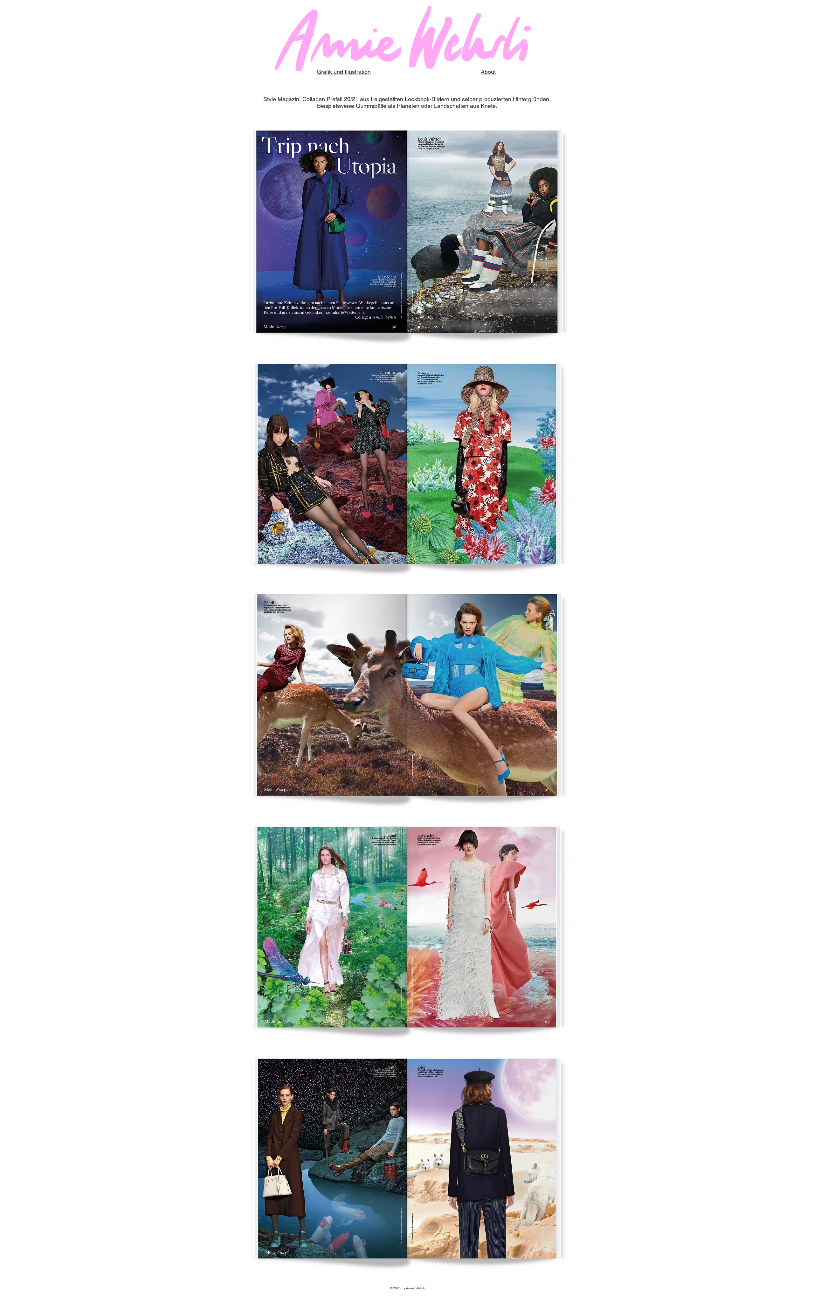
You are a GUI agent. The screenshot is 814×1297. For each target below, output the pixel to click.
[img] (407, 233)
